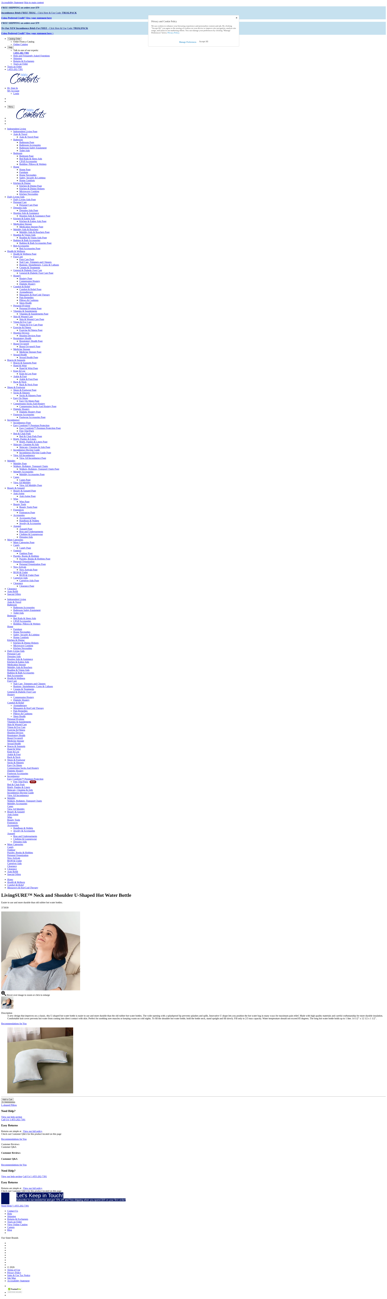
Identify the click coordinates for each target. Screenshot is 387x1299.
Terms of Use (13, 1270)
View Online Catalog (17, 1224)
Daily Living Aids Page (24, 199)
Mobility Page (20, 463)
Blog (9, 1230)
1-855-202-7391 (21, 53)
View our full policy (32, 1131)
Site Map (11, 1278)
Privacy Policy (14, 1272)
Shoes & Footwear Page (24, 390)
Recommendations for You (14, 1023)
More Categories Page (23, 542)
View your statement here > (27, 33)
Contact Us (12, 1211)
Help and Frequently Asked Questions (31, 55)
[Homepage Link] (25, 83)
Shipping (17, 58)
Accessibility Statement (12, 2)
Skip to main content (34, 2)
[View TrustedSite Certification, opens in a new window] (14, 1292)
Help (10, 47)
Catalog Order (14, 39)
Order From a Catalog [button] (23, 41)
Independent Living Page (25, 131)
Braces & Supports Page (25, 363)
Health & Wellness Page (24, 254)
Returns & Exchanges (23, 61)
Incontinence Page (22, 422)
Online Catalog (20, 44)
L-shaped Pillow (9, 1105)
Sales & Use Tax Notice (18, 1275)
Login (16, 93)
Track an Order (20, 64)
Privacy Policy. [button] (173, 33)
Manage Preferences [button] (187, 42)
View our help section (11, 1117)
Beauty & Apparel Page (24, 490)
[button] (203, 41)
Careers (11, 1227)
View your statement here (26, 18)
